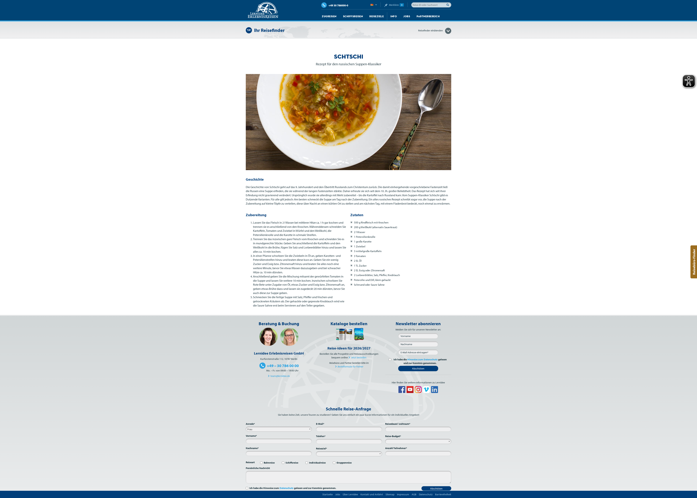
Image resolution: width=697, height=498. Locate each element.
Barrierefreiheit (443, 494)
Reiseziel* (321, 448)
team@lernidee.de (280, 376)
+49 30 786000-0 (338, 5)
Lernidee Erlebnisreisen (263, 10)
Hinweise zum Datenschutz (422, 359)
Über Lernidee (350, 494)
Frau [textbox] (249, 429)
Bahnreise (269, 462)
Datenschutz (287, 488)
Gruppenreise (344, 462)
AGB (414, 494)
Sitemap (390, 494)
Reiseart (250, 462)
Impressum (403, 494)
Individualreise (317, 462)
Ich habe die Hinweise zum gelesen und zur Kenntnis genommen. (292, 488)
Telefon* (320, 436)
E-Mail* (320, 423)
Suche (448, 4)
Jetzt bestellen (358, 357)
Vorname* (251, 435)
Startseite (327, 494)
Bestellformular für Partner (350, 366)
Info (393, 16)
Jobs (406, 16)
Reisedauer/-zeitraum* (397, 423)
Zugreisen (329, 16)
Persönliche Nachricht (258, 468)
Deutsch (373, 5)
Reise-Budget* (393, 436)
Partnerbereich (428, 16)
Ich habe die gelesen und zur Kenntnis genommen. (420, 361)
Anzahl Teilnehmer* (396, 448)
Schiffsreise (292, 462)
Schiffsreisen (353, 16)
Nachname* (252, 448)
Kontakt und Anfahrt (371, 494)
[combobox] (279, 429)
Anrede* (250, 423)
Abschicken (418, 368)
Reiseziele (376, 16)
